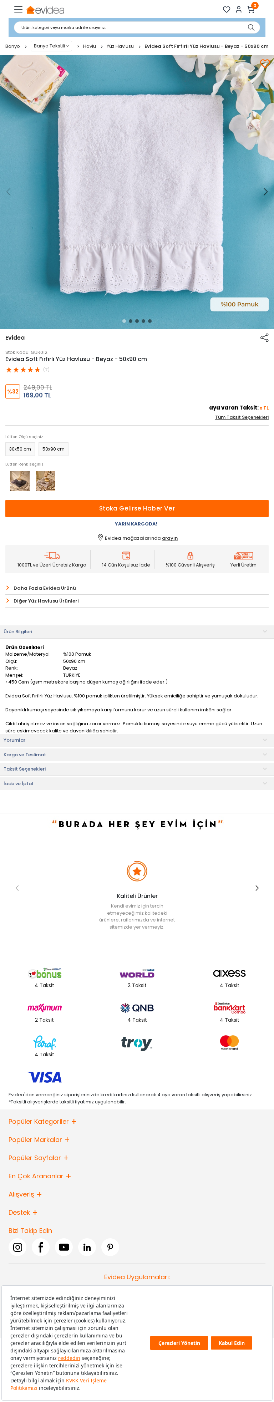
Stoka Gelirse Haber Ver (137, 508)
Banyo (13, 46)
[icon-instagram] (17, 1247)
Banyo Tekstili (49, 45)
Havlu (90, 46)
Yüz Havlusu (121, 46)
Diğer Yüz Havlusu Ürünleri (46, 601)
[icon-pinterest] (110, 1247)
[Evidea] (45, 9)
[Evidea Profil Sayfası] (239, 9)
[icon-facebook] (41, 1247)
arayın (170, 538)
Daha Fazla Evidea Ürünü (45, 588)
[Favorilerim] (227, 9)
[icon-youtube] (64, 1247)
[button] (124, 321)
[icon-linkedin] (87, 1247)
